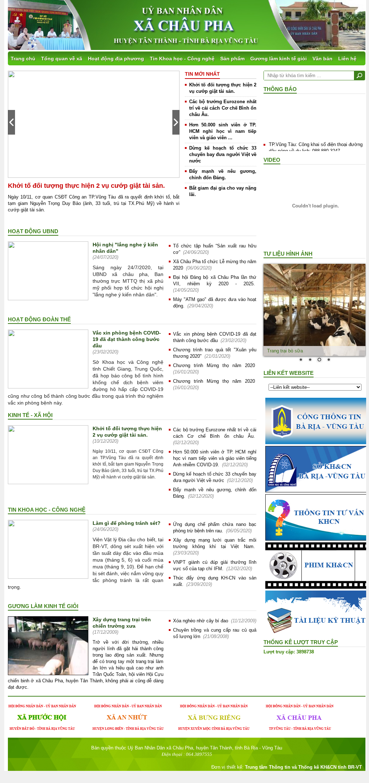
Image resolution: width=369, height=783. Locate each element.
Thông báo (280, 89)
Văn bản (323, 58)
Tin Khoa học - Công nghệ (182, 58)
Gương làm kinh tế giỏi (278, 58)
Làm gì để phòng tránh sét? (127, 523)
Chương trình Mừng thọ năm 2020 (214, 365)
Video (272, 160)
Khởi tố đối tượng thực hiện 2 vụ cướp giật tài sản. (86, 185)
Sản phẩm (232, 58)
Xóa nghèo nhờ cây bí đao (200, 620)
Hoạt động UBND (33, 231)
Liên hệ (347, 58)
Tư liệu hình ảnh (288, 254)
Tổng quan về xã (61, 58)
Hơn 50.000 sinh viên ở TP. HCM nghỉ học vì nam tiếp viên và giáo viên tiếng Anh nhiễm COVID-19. (214, 458)
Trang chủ (23, 58)
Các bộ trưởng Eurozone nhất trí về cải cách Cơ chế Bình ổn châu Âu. (222, 108)
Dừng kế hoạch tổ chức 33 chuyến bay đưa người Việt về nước (222, 154)
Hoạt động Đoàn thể (39, 319)
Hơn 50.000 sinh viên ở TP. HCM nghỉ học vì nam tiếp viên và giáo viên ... (222, 131)
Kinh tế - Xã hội (30, 415)
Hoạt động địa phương (116, 58)
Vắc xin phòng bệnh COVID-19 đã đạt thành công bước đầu (127, 339)
